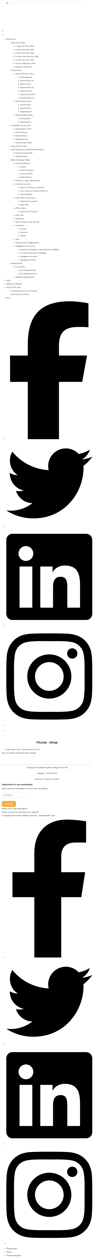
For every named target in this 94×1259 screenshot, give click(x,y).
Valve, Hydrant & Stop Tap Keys (27, 222)
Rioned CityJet (25, 84)
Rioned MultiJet (26, 112)
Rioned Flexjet (25, 105)
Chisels (23, 236)
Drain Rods (24, 205)
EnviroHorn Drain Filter (24, 153)
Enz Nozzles (20, 267)
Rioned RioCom (21, 136)
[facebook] (49, 439)
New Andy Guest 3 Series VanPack (24, 291)
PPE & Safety (20, 208)
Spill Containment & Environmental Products (27, 150)
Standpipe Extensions (28, 260)
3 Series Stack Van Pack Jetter (27, 56)
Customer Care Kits (22, 184)
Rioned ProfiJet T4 (27, 98)
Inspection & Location (19, 146)
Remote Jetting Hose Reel (25, 63)
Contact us (38, 779)
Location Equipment (22, 163)
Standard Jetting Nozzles (24, 277)
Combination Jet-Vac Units (21, 125)
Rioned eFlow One (27, 87)
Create (52, 816)
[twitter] (49, 526)
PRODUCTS (11, 39)
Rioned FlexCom (21, 139)
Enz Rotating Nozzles (28, 270)
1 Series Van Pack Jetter (24, 46)
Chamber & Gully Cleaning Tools (27, 181)
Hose (17, 239)
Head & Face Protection (29, 212)
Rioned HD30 (25, 118)
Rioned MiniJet (25, 122)
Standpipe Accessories (28, 256)
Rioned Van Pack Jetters (24, 74)
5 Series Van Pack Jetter (24, 60)
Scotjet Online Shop (12, 749)
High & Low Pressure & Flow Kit (32, 187)
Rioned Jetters (16, 70)
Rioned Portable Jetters (24, 115)
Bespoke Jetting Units (23, 67)
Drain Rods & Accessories (25, 198)
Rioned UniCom (21, 132)
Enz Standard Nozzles (28, 274)
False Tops (19, 215)
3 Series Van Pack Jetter (24, 53)
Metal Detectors (26, 177)
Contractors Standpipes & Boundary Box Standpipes (39, 249)
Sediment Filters (21, 156)
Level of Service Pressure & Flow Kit (33, 191)
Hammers (24, 232)
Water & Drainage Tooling (20, 160)
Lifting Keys (19, 218)
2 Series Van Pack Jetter (24, 50)
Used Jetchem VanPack (20, 294)
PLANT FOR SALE (13, 287)
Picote (37, 749)
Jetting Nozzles (16, 263)
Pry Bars (23, 229)
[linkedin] (49, 625)
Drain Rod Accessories (28, 201)
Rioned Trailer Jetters (23, 101)
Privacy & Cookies (51, 779)
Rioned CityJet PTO (27, 94)
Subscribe (9, 804)
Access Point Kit (26, 174)
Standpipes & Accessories (25, 246)
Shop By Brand (27, 749)
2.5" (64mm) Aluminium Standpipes (33, 253)
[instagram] (49, 725)
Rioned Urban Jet (26, 81)
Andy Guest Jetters (18, 43)
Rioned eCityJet (26, 91)
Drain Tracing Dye (27, 170)
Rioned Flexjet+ (26, 108)
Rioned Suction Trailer (23, 143)
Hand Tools (19, 225)
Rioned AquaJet (26, 77)
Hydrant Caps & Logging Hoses (27, 243)
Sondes (23, 167)
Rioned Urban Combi (23, 129)
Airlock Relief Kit (26, 194)
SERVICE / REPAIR (14, 284)
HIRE (8, 281)
